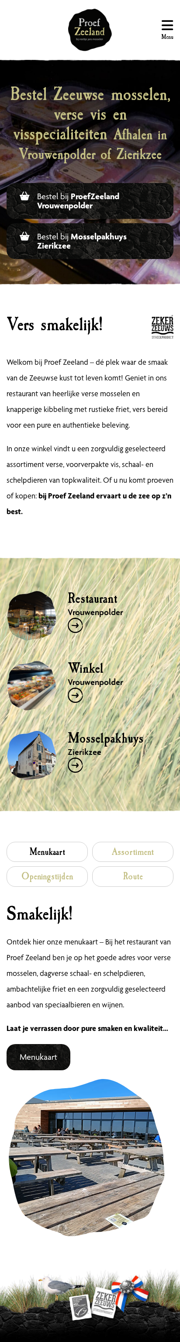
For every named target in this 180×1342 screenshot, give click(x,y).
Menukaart (38, 1057)
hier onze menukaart (65, 941)
